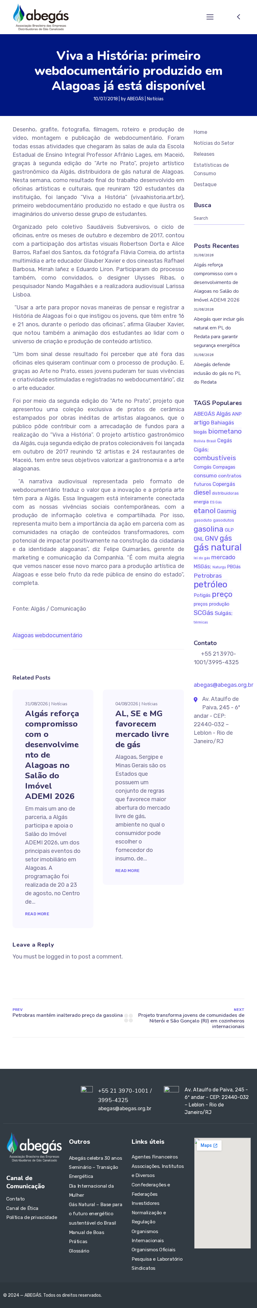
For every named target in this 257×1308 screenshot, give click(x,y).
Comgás (203, 467)
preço (222, 594)
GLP (229, 530)
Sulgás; (224, 613)
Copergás (223, 484)
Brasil (211, 441)
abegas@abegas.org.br (223, 684)
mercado (223, 557)
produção (219, 604)
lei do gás (202, 558)
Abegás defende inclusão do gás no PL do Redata (217, 373)
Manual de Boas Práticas (86, 1236)
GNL (199, 539)
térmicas (201, 622)
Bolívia (199, 441)
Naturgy (219, 567)
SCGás (203, 613)
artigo (202, 422)
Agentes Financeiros (155, 1157)
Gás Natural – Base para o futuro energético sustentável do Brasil (95, 1213)
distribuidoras (225, 493)
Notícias (155, 99)
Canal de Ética (22, 1208)
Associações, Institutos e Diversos (158, 1170)
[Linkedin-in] (12, 1099)
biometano (225, 431)
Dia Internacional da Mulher (91, 1190)
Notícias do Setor (214, 143)
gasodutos (223, 520)
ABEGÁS (135, 99)
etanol (205, 510)
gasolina (208, 528)
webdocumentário (58, 635)
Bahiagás (222, 422)
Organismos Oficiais (154, 1250)
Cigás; (201, 449)
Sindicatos (143, 1268)
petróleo (211, 584)
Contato (15, 1199)
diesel (202, 492)
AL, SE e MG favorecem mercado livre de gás (142, 729)
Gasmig (226, 511)
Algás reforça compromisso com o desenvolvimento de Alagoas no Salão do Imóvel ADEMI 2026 (217, 282)
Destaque (205, 184)
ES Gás (216, 502)
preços (201, 604)
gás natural (218, 547)
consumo (205, 475)
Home (200, 132)
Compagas (224, 467)
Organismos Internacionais (148, 1235)
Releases (204, 154)
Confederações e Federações (151, 1189)
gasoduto (203, 520)
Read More (37, 913)
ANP (237, 414)
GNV (211, 538)
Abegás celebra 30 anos (95, 1158)
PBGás (234, 567)
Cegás (224, 441)
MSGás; (202, 567)
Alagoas (23, 635)
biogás (200, 432)
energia (201, 502)
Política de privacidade (31, 1217)
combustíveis (215, 458)
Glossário (79, 1251)
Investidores (145, 1203)
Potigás (202, 595)
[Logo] (41, 17)
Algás (223, 413)
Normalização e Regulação (149, 1217)
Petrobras (208, 575)
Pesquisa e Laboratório (157, 1259)
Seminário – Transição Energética (93, 1171)
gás (226, 538)
